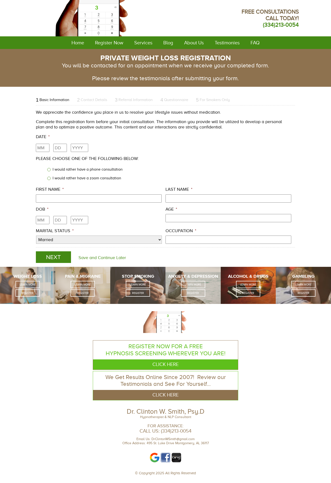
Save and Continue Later (102, 257)
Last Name (179, 189)
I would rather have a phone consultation (88, 169)
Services (143, 42)
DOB (42, 209)
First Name (50, 189)
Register (27, 293)
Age (171, 209)
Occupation (181, 230)
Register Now (109, 42)
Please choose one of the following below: (87, 158)
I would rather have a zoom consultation (87, 178)
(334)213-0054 (281, 25)
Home (77, 42)
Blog (168, 42)
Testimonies (227, 42)
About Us (194, 42)
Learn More (28, 284)
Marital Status (55, 230)
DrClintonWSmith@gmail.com (173, 439)
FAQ (255, 42)
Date (43, 136)
